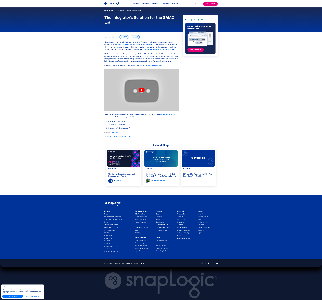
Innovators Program (204, 227)
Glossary (179, 235)
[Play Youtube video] (141, 90)
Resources (159, 211)
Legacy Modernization (141, 216)
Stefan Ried (147, 44)
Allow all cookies (13, 296)
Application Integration (111, 225)
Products (107, 211)
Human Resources (140, 222)
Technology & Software (142, 248)
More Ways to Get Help (183, 238)
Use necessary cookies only (33, 296)
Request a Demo (182, 214)
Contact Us (201, 230)
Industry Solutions (140, 237)
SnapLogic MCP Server (111, 246)
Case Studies (160, 222)
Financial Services (140, 240)
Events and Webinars (162, 225)
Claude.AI (136, 37)
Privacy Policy (135, 263)
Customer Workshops (183, 230)
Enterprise (115, 132)
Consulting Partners (162, 248)
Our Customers (202, 222)
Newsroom (201, 225)
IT (135, 225)
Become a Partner (161, 245)
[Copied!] (202, 20)
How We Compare (203, 216)
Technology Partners (162, 251)
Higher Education (140, 251)
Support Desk (184, 219)
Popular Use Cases (141, 211)
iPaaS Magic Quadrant (125, 44)
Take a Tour (180, 216)
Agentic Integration (140, 219)
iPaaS (139, 42)
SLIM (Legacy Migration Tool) (113, 219)
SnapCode (107, 243)
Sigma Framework (182, 227)
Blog (112, 10)
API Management (109, 230)
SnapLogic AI (108, 233)
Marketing (138, 233)
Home (106, 10)
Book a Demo (210, 4)
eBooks (158, 219)
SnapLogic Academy (183, 233)
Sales (136, 230)
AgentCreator (108, 235)
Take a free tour (195, 50)
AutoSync (107, 249)
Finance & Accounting (141, 227)
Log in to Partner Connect (163, 243)
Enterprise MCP (108, 238)
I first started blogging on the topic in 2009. (159, 49)
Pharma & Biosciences (141, 245)
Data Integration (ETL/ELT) (112, 227)
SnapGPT (107, 241)
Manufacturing (139, 243)
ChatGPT (125, 37)
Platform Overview (109, 214)
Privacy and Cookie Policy (35, 291)
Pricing (106, 222)
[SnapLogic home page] (112, 203)
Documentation (184, 222)
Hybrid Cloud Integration (118, 136)
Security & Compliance (111, 251)
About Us (200, 214)
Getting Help (180, 211)
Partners (158, 237)
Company (201, 211)
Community (183, 225)
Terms (142, 263)
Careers (200, 219)
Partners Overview (161, 240)
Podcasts (159, 216)
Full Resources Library (162, 227)
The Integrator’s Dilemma (153, 65)
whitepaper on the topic (168, 114)
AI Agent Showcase (161, 230)
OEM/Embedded (140, 214)
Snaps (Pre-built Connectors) (112, 216)
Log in (199, 233)
